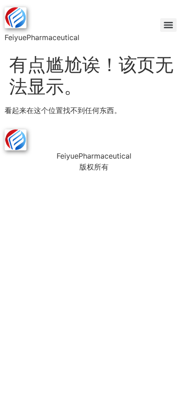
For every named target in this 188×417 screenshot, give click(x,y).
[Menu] (168, 25)
